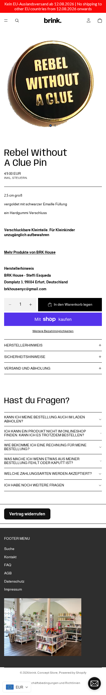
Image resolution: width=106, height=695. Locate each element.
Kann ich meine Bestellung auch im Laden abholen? (44, 419)
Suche (9, 549)
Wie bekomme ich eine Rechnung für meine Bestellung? (45, 447)
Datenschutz (14, 581)
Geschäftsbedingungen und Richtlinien (53, 683)
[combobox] (17, 687)
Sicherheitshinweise (24, 357)
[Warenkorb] (99, 20)
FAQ (7, 565)
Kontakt (10, 557)
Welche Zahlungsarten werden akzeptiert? (48, 473)
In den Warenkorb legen (73, 304)
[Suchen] (17, 20)
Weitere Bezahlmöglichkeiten (53, 331)
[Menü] (6, 20)
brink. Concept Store (43, 672)
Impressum (13, 589)
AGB (8, 573)
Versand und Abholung (27, 368)
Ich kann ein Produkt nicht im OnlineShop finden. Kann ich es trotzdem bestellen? (45, 433)
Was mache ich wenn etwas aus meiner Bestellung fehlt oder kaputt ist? (42, 461)
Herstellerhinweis (23, 345)
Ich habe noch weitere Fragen (34, 485)
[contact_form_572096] (94, 683)
